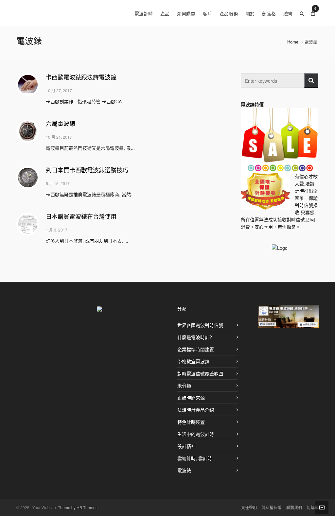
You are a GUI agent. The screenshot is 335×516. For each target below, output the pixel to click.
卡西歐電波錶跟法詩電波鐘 (81, 77)
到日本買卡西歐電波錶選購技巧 (87, 170)
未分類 (184, 385)
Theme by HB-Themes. (78, 507)
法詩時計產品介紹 (195, 409)
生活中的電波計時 (195, 434)
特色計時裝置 (191, 422)
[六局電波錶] (27, 131)
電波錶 (184, 470)
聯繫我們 (294, 507)
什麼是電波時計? (194, 337)
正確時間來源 (191, 397)
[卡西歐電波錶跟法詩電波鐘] (27, 84)
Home (292, 42)
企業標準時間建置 (195, 349)
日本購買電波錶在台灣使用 (81, 217)
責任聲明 (249, 507)
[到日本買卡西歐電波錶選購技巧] (27, 177)
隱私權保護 (271, 507)
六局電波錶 (60, 124)
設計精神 (186, 446)
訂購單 (313, 507)
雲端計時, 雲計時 (194, 458)
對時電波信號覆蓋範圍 (200, 373)
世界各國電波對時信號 (200, 325)
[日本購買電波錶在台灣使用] (27, 224)
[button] (311, 80)
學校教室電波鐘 (193, 361)
